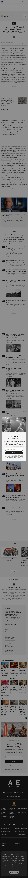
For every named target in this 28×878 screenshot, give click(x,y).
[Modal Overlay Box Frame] (14, 439)
